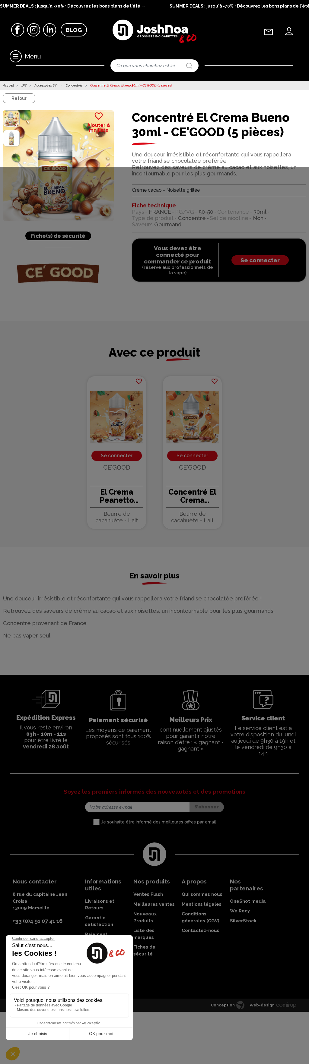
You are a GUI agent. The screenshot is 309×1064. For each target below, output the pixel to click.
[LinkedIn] (49, 29)
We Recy (240, 911)
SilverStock (243, 921)
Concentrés (74, 85)
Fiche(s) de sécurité (58, 236)
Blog (74, 30)
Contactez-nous (200, 930)
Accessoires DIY (46, 85)
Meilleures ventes (154, 904)
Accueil (8, 85)
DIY (24, 85)
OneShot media (248, 901)
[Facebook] (17, 29)
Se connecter (260, 260)
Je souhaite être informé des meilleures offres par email (158, 822)
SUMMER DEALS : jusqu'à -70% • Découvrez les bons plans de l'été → (72, 6)
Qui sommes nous (202, 894)
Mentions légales (201, 904)
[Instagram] (33, 29)
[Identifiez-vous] (289, 31)
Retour (19, 98)
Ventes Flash (148, 894)
